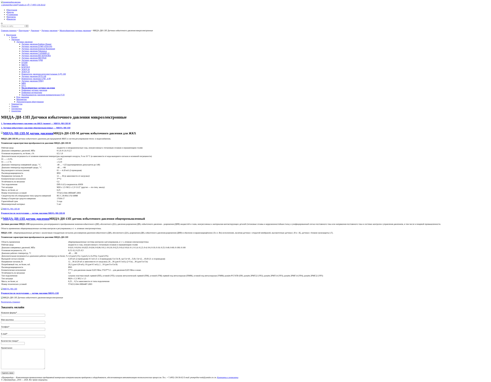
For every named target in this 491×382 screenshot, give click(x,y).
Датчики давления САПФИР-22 (35, 53)
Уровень (15, 106)
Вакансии (11, 19)
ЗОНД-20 (25, 69)
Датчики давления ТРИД (32, 81)
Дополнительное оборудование (30, 102)
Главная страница (8, 30)
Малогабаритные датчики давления (75, 30)
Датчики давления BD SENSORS (36, 56)
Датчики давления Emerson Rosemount (38, 49)
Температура (16, 104)
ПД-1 (23, 85)
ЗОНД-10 (25, 72)
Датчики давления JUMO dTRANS (36, 46)
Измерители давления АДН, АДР (36, 79)
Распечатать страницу (10, 302)
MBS (23, 83)
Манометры (21, 99)
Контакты (11, 17)
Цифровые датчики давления (34, 90)
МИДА (24, 65)
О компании (12, 14)
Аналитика (16, 111)
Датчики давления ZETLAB (33, 76)
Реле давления (22, 97)
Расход (14, 37)
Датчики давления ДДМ (32, 60)
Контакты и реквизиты (227, 377)
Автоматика (16, 109)
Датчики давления (49, 30)
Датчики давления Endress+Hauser (36, 44)
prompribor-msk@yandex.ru (14, 5)
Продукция (12, 10)
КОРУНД (25, 67)
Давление (35, 30)
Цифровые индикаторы (31, 92)
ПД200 (24, 62)
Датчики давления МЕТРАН (33, 58)
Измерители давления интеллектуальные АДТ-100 (43, 74)
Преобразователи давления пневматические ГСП (43, 95)
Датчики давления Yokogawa (34, 51)
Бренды (10, 12)
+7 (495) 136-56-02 (36, 5)
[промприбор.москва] (11, 2)
